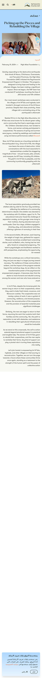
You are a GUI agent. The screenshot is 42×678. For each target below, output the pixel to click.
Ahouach (36, 136)
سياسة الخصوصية (12, 664)
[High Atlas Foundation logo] (32, 5)
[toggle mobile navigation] (3, 5)
